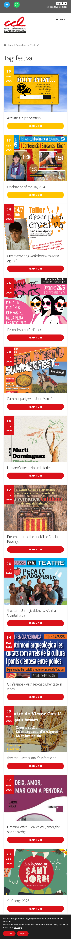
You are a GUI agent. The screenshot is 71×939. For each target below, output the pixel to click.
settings (18, 927)
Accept (9, 933)
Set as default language (57, 6)
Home (10, 44)
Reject (22, 933)
